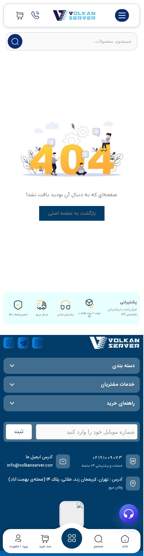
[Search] (15, 41)
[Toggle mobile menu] (122, 15)
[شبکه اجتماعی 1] (38, 343)
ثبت (18, 431)
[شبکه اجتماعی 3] (9, 343)
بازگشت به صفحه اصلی (72, 213)
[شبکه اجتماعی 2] (23, 343)
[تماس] (35, 15)
